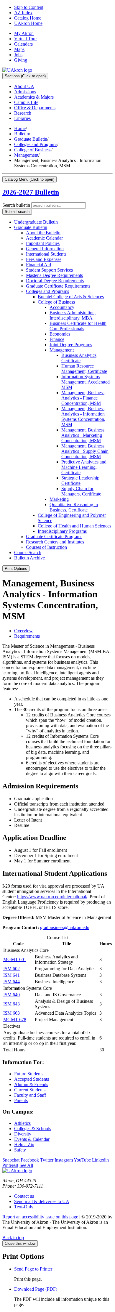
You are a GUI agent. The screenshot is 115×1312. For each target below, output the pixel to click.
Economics (60, 333)
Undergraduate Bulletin (36, 221)
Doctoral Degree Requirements (55, 280)
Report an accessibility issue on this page (40, 1216)
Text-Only (23, 1206)
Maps (19, 49)
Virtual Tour (25, 38)
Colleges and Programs (35, 144)
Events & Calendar (32, 1139)
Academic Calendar (44, 237)
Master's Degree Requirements (54, 275)
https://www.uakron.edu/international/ (52, 896)
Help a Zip (24, 1144)
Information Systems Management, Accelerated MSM (85, 382)
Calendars (23, 43)
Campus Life (26, 102)
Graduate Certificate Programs (54, 536)
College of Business (32, 149)
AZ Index (23, 12)
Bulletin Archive (29, 557)
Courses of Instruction (46, 547)
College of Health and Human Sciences (74, 525)
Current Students (29, 1089)
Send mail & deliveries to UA (41, 1201)
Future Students (28, 1073)
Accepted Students (31, 1079)
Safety (20, 1149)
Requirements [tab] (27, 636)
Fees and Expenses (43, 259)
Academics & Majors (34, 97)
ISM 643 (11, 1003)
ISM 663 (11, 1013)
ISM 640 (11, 994)
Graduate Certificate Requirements (58, 285)
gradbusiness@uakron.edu (64, 927)
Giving (20, 59)
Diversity (22, 1133)
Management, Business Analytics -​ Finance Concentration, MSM (82, 398)
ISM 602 (11, 968)
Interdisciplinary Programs (62, 531)
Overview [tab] (23, 630)
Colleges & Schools (32, 1128)
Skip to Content (28, 7)
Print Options (16, 568)
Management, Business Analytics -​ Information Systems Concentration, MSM (83, 416)
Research (22, 113)
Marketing (59, 499)
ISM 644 (11, 981)
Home (20, 128)
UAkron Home (28, 23)
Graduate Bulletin (30, 139)
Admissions (25, 91)
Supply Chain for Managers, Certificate (81, 491)
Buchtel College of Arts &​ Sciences (71, 296)
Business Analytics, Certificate (79, 358)
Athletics (22, 1123)
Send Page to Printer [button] (33, 1268)
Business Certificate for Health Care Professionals (78, 326)
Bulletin (21, 133)
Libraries (22, 118)
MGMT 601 (14, 959)
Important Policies (43, 243)
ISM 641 (11, 975)
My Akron (24, 33)
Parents (21, 1100)
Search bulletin (16, 205)
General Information (45, 248)
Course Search (27, 552)
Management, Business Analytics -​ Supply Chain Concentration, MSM (85, 451)
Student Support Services (49, 269)
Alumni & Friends (31, 1084)
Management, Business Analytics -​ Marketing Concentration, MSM (82, 435)
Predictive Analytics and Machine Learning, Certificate (83, 467)
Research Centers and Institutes (55, 541)
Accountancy (62, 307)
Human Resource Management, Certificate (84, 368)
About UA (24, 86)
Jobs (18, 54)
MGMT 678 (14, 1019)
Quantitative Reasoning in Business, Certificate (74, 507)
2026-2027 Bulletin (30, 192)
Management (26, 155)
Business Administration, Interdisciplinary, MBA (73, 315)
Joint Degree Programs (71, 344)
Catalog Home (27, 17)
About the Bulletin (43, 232)
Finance (57, 339)
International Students (46, 253)
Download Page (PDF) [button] (35, 1289)
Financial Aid (38, 264)
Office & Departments (34, 107)
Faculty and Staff (30, 1095)
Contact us (24, 1196)
